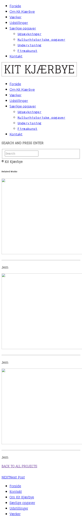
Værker (15, 17)
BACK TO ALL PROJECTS (19, 466)
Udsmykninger (29, 34)
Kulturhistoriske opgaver (41, 39)
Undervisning (29, 45)
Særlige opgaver (23, 28)
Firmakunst (27, 51)
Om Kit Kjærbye (22, 12)
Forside (15, 6)
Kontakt (16, 56)
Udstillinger (19, 23)
